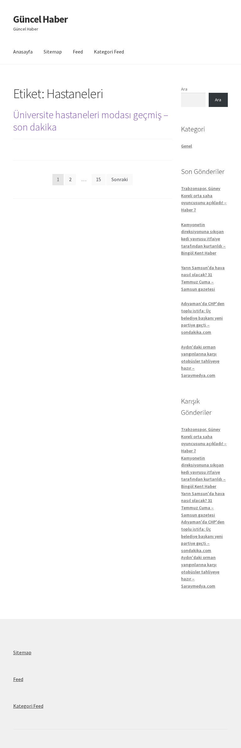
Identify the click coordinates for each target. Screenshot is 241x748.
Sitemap (53, 51)
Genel (186, 146)
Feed (78, 51)
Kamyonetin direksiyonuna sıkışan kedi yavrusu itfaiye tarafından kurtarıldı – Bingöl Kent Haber (203, 239)
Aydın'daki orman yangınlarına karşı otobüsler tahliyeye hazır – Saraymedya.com (200, 361)
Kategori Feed (109, 51)
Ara (184, 89)
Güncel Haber (40, 19)
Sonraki (119, 179)
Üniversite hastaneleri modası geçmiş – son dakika (90, 121)
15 (98, 179)
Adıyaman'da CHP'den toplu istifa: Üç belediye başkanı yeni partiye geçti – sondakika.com (202, 318)
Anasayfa (23, 51)
